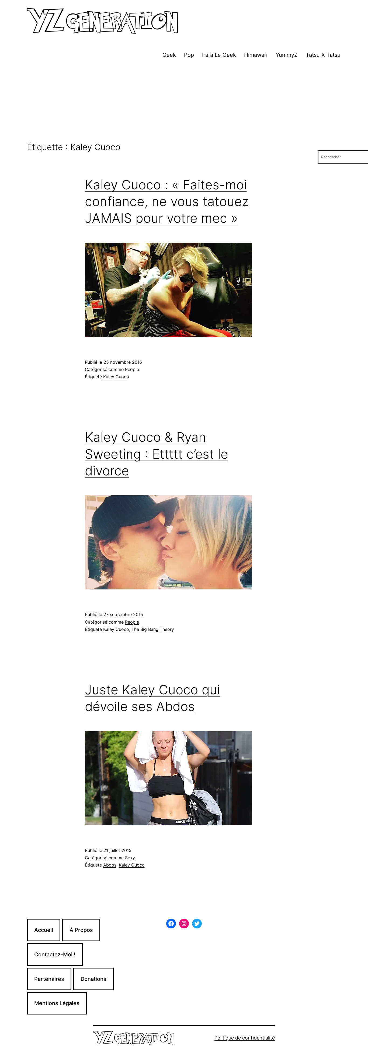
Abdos (109, 865)
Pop (189, 55)
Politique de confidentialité (244, 1038)
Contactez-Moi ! (54, 954)
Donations (93, 979)
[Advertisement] (184, 102)
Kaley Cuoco (116, 376)
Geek (169, 55)
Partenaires (49, 979)
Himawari (256, 55)
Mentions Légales (56, 1003)
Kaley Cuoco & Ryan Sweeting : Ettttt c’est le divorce (156, 454)
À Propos (81, 930)
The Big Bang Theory (152, 629)
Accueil (43, 930)
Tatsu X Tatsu (323, 55)
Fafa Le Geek (219, 55)
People (132, 369)
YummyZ (287, 55)
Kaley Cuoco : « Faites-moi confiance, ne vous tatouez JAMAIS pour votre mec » (167, 201)
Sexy (130, 857)
